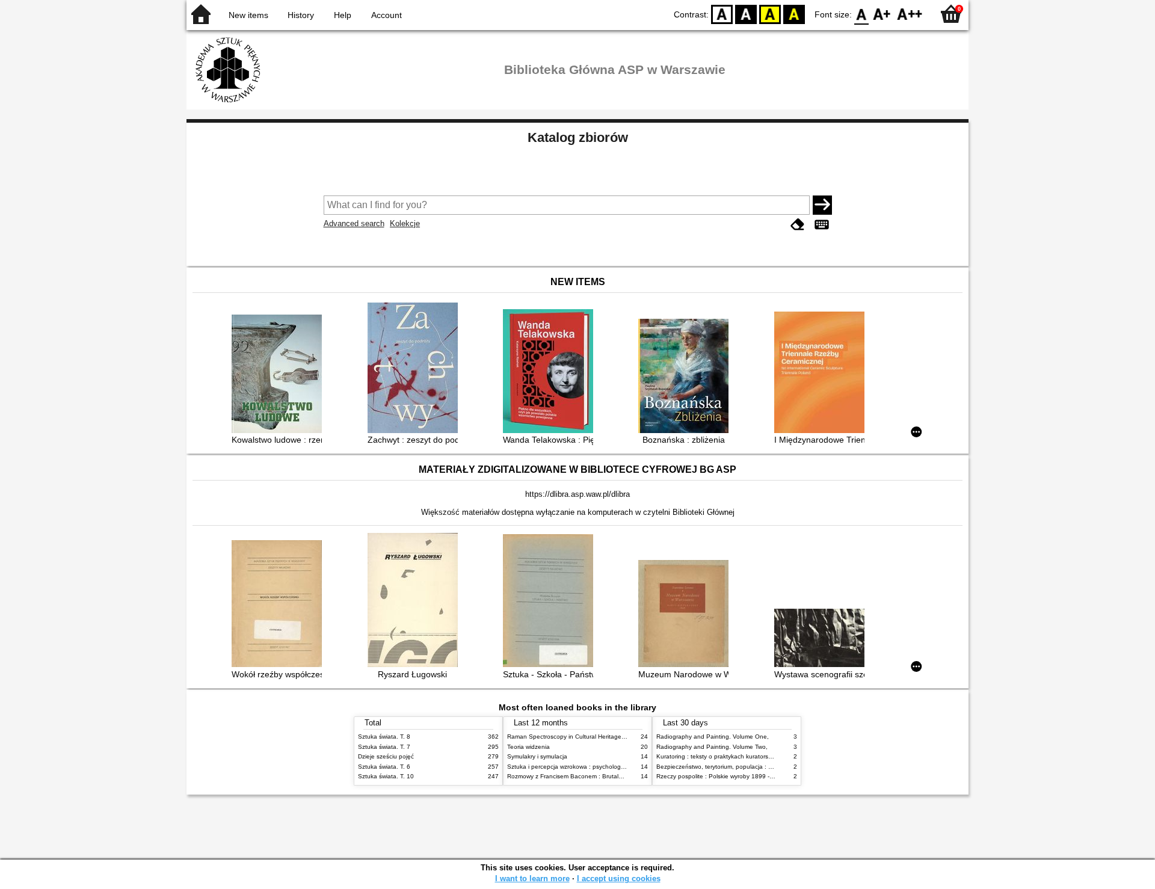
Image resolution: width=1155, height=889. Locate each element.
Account (386, 15)
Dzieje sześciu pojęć (386, 756)
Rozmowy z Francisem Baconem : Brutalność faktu (577, 776)
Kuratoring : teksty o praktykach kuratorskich (717, 756)
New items (248, 15)
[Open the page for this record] (280, 375)
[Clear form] (797, 224)
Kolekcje (405, 223)
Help (342, 15)
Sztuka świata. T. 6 (384, 766)
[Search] (822, 205)
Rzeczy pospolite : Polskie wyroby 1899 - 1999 (721, 776)
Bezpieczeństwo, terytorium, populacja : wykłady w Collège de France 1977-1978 (768, 766)
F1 (882, 13)
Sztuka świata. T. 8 (384, 736)
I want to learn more (532, 878)
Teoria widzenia (528, 746)
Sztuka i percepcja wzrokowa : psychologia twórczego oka (587, 766)
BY (794, 13)
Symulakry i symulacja (537, 756)
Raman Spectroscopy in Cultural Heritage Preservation (582, 736)
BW (746, 13)
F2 (910, 13)
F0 (861, 13)
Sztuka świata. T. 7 (384, 746)
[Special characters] (821, 224)
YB (770, 13)
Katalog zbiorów (578, 137)
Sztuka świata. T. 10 (386, 776)
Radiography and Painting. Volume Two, (712, 746)
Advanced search (354, 223)
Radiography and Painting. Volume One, (712, 736)
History (301, 15)
